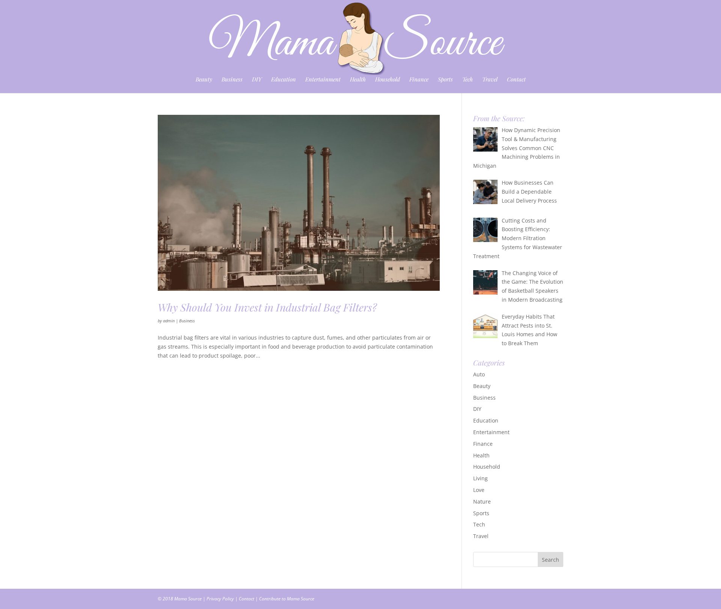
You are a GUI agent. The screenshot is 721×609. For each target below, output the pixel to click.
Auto (479, 374)
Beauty (204, 80)
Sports (445, 80)
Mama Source (188, 598)
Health (358, 80)
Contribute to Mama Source (286, 598)
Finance (418, 80)
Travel (490, 80)
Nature (482, 501)
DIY (257, 80)
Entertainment (323, 80)
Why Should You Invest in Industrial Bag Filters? (267, 307)
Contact (516, 80)
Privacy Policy (220, 598)
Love (478, 489)
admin (169, 320)
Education (283, 80)
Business (232, 80)
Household (387, 80)
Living (480, 478)
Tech (467, 80)
